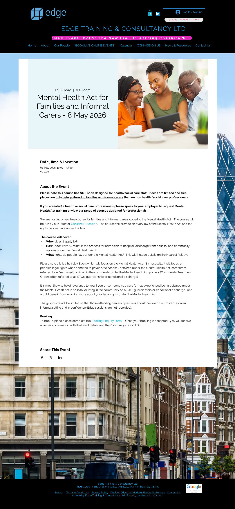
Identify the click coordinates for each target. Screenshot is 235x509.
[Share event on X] (51, 357)
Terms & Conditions (77, 492)
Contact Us (174, 492)
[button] (150, 13)
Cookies (115, 492)
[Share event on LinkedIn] (60, 357)
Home (58, 492)
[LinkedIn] (158, 14)
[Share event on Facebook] (42, 357)
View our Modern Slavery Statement (143, 492)
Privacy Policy (99, 492)
